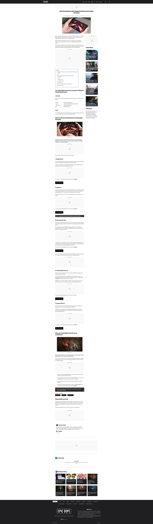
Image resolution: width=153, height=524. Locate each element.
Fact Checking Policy (61, 503)
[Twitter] (59, 431)
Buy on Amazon (59, 182)
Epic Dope (56, 522)
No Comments (83, 15)
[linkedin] (61, 431)
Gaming (100, 1)
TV (94, 1)
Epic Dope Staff (68, 15)
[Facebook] (56, 431)
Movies (97, 1)
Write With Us (55, 501)
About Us (68, 501)
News (86, 1)
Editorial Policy (96, 501)
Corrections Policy (69, 503)
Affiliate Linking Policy (89, 503)
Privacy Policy (78, 501)
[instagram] (58, 431)
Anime (89, 1)
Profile (64, 501)
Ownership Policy (81, 503)
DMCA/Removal (89, 501)
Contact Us (72, 501)
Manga (92, 1)
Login (60, 501)
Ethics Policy (75, 503)
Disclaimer (83, 501)
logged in (70, 462)
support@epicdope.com (90, 116)
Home (84, 1)
